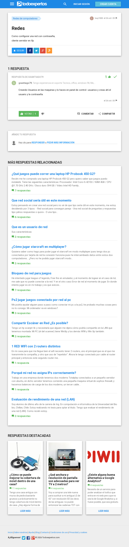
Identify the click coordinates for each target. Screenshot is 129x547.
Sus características (22, 231)
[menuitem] (30, 50)
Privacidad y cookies (78, 532)
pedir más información (60, 142)
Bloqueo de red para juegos (31, 273)
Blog (37, 532)
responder (38, 142)
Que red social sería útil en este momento (41, 200)
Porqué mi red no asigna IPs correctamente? (44, 373)
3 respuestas (23, 313)
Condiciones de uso (59, 532)
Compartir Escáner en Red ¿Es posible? (40, 323)
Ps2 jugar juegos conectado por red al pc (41, 300)
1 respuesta (22, 362)
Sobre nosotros (20, 532)
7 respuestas (23, 190)
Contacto (45, 532)
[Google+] (33, 537)
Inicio (10, 532)
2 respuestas (23, 236)
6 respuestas (23, 217)
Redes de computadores (25, 18)
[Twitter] (23, 537)
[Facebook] (28, 537)
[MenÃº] (12, 4)
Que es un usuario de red (30, 227)
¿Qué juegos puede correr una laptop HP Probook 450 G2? (53, 174)
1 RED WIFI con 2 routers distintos (36, 346)
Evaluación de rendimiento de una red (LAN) (43, 399)
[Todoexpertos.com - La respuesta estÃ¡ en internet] (32, 4)
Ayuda (31, 532)
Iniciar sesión (81, 4)
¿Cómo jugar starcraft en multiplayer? (39, 247)
